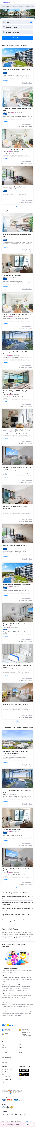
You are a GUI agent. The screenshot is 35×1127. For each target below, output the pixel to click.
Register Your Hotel (6, 1079)
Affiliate (4, 1055)
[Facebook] (3, 1114)
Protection (4, 1060)
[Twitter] (7, 1114)
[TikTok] (24, 1114)
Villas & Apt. (21, 1050)
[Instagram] (20, 1114)
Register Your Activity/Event (9, 1082)
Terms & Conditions (6, 1077)
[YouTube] (16, 1114)
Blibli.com (4, 1062)
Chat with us (8, 1031)
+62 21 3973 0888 (26, 1036)
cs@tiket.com (8, 1035)
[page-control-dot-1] (16, 206)
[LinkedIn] (11, 1114)
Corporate (4, 1052)
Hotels (20, 1047)
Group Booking (5, 1072)
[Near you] (31, 22)
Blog (3, 1045)
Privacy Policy (5, 1074)
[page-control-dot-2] (17, 206)
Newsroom (4, 1047)
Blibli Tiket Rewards (6, 1057)
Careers (4, 1050)
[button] (17, 897)
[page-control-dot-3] (18, 206)
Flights (20, 1045)
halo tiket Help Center (7, 1069)
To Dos (20, 1052)
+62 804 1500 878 (26, 1032)
